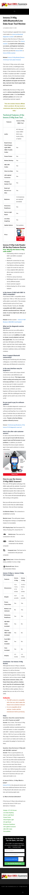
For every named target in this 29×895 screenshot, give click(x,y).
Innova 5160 (6, 785)
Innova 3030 (18, 50)
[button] (14, 11)
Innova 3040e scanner (9, 53)
